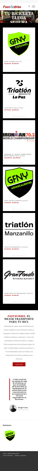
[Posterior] (36, 14)
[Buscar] (28, 6)
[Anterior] (1, 14)
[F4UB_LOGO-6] (16, 6)
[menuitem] (28, 6)
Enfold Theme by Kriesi (13, 453)
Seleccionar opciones (20, 70)
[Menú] (32, 6)
